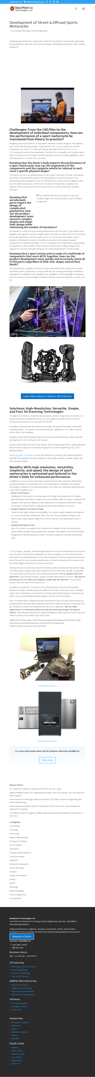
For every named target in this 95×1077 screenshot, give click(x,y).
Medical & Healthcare (19, 1032)
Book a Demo (17, 1051)
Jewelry (12, 879)
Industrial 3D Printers (19, 985)
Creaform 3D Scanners (47, 686)
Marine (12, 883)
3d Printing (14, 830)
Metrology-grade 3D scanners (22, 455)
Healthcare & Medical (18, 875)
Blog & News (16, 1060)
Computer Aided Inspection (20, 852)
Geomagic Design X (19, 1003)
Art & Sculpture (16, 845)
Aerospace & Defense (18, 841)
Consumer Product (17, 856)
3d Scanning (16, 31)
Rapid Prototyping (17, 891)
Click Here (47, 760)
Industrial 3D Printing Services (23, 994)
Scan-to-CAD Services (20, 976)
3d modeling (14, 826)
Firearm (14, 1035)
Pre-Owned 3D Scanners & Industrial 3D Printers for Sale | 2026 (35, 789)
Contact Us (15, 1063)
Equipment (14, 860)
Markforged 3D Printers (47, 741)
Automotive (14, 849)
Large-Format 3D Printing (21, 988)
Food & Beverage (17, 868)
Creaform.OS (16, 1009)
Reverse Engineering (39, 31)
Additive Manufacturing (19, 837)
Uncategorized (15, 898)
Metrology (26, 31)
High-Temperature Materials (22, 991)
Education (15, 1038)
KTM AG (13, 551)
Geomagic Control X (19, 1006)
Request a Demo (21, 936)
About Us (15, 1047)
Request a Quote (18, 1054)
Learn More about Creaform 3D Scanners (47, 396)
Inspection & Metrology (20, 973)
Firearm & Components (19, 864)
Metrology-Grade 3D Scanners (23, 966)
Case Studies (16, 1057)
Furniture (13, 872)
